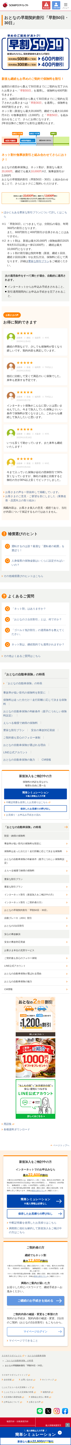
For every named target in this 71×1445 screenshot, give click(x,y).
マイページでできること (23, 1340)
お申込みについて (11, 1402)
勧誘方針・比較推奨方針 (18, 1421)
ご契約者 (56, 8)
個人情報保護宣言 (53, 1425)
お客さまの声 (35, 1402)
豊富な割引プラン (38, 261)
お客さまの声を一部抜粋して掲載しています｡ (32, 492)
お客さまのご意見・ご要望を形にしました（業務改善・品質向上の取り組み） (35, 498)
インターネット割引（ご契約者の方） (24, 902)
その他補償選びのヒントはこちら (23, 576)
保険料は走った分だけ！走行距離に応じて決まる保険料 (33, 851)
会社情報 (8, 1380)
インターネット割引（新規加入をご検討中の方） (29, 894)
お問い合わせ (27, 1380)
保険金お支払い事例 (40, 1397)
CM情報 (46, 759)
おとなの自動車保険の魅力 (19, 759)
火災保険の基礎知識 (12, 1397)
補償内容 (47, 1392)
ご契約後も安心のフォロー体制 (21, 737)
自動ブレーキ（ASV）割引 (18, 918)
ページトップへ (61, 1145)
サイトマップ (48, 1380)
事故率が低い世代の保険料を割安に (24, 692)
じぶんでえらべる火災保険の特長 (18, 1392)
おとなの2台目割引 (14, 925)
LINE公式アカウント (15, 752)
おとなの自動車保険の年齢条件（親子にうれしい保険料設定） (34, 861)
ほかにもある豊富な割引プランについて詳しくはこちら (35, 214)
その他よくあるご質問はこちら (22, 656)
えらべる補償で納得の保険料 (20, 723)
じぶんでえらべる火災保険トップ (16, 1387)
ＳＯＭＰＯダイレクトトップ (14, 1375)
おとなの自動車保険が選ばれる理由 (24, 745)
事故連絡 (46, 8)
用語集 (8, 1124)
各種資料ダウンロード (17, 1129)
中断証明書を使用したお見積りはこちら (27, 802)
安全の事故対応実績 (43, 730)
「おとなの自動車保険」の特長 (23, 683)
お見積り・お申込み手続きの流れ (23, 814)
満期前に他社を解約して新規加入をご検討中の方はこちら (35, 1230)
